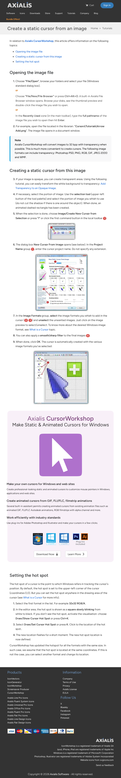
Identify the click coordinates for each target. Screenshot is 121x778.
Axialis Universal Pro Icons (20, 705)
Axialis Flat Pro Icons (17, 715)
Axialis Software (59, 774)
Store (47, 13)
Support (59, 13)
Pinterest (64, 718)
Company (84, 13)
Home (94, 28)
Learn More (74, 554)
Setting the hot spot (27, 61)
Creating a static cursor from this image (38, 56)
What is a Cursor (38, 329)
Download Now (45, 554)
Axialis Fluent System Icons (20, 701)
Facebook (65, 710)
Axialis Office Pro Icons (18, 708)
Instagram (65, 714)
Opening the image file (28, 51)
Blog (96, 13)
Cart (91, 5)
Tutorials (71, 13)
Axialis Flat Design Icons (19, 722)
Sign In (107, 5)
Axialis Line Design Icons (19, 719)
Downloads (35, 13)
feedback (109, 765)
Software (10, 13)
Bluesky (64, 707)
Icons (22, 13)
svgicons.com (107, 760)
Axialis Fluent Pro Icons (18, 712)
